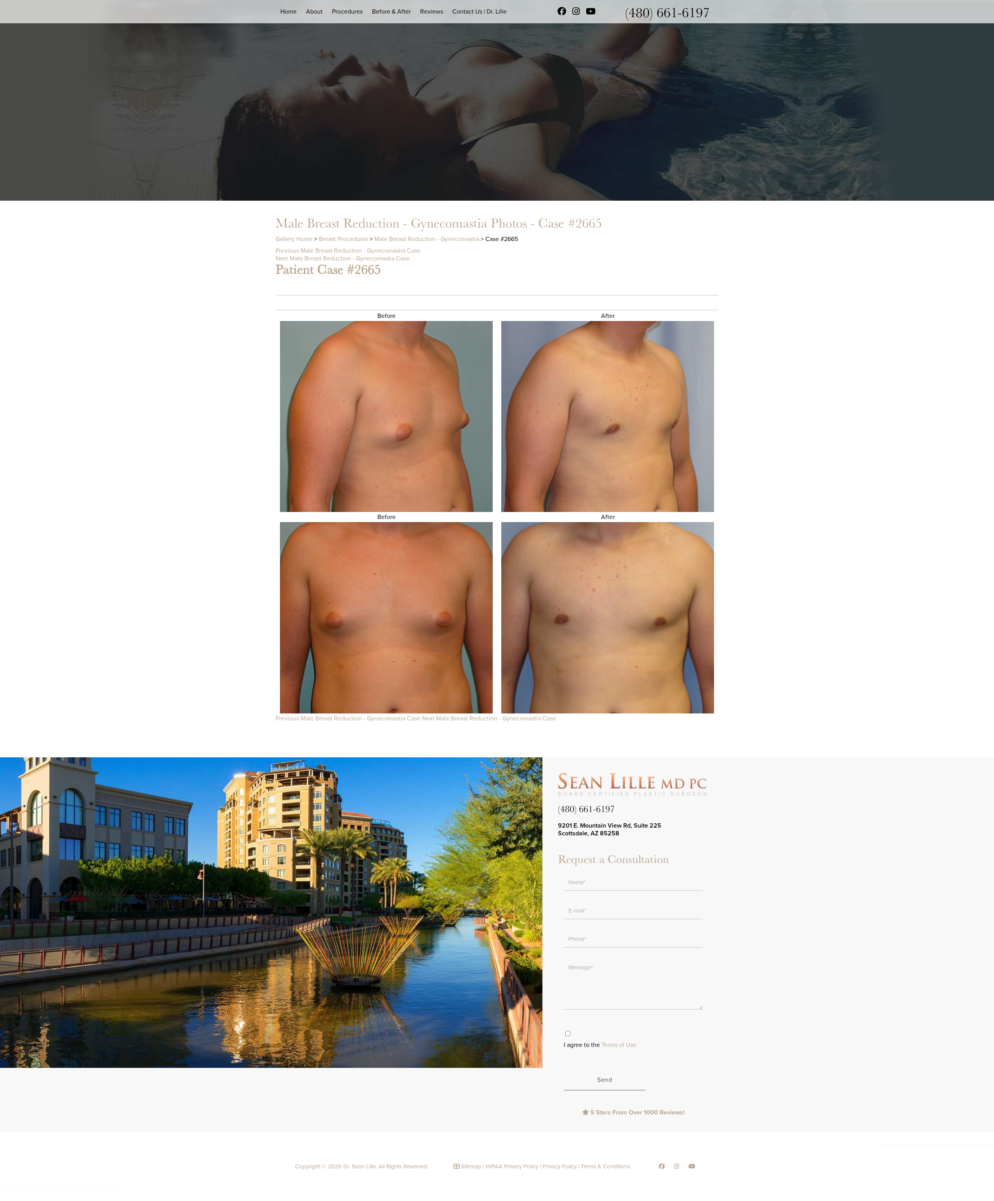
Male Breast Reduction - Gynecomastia (426, 239)
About (314, 12)
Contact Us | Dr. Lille (479, 12)
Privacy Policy (559, 1166)
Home (288, 12)
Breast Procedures (343, 239)
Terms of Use (618, 1045)
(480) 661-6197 (667, 12)
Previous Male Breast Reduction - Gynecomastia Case (348, 251)
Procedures (347, 12)
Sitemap (471, 1166)
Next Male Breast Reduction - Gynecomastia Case (343, 258)
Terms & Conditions (605, 1166)
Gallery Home (294, 239)
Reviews (431, 12)
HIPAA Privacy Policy (512, 1166)
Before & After (391, 12)
